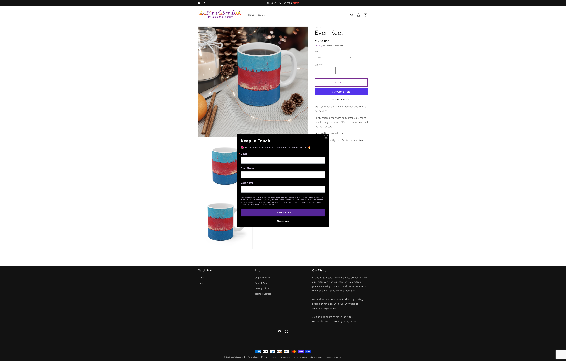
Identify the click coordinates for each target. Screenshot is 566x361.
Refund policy (271, 357)
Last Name (247, 183)
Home (201, 277)
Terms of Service (263, 293)
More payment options (341, 99)
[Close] (326, 137)
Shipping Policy (262, 277)
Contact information (334, 357)
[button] (262, 15)
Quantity (318, 64)
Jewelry (201, 283)
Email (244, 154)
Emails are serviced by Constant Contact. (257, 204)
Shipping (319, 45)
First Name (247, 168)
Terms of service (300, 357)
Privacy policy (285, 357)
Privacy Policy (262, 288)
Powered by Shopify (255, 357)
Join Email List (283, 212)
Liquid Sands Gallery (239, 357)
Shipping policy (316, 357)
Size (316, 51)
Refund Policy (262, 283)
